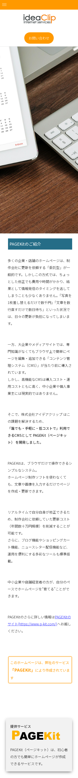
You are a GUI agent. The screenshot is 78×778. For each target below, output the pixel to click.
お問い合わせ (39, 38)
